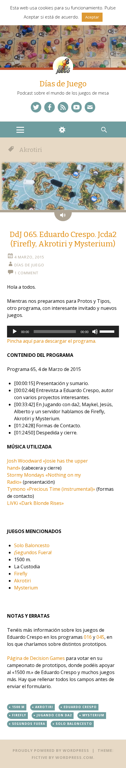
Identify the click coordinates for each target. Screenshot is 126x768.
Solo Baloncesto (32, 545)
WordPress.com (74, 757)
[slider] (108, 331)
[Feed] (63, 107)
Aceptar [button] (92, 17)
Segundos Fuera (28, 724)
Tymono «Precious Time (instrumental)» (51, 489)
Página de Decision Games (36, 658)
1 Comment (26, 272)
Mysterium (26, 587)
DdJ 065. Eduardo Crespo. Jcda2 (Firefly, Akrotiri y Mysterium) (63, 239)
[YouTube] (76, 107)
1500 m (18, 707)
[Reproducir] (15, 332)
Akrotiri (22, 580)
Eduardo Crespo (80, 707)
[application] (63, 331)
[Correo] (90, 107)
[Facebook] (49, 107)
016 (88, 637)
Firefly (20, 573)
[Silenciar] (95, 332)
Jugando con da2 (54, 715)
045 (100, 637)
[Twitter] (36, 107)
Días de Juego (63, 83)
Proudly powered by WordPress (51, 750)
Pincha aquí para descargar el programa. (51, 341)
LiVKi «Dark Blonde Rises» (35, 503)
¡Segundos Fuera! (33, 552)
